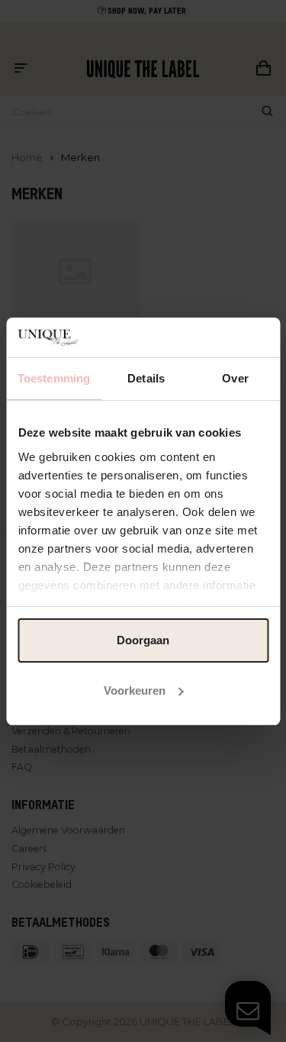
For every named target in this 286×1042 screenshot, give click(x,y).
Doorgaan (143, 640)
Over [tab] (235, 378)
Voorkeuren (134, 690)
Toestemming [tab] (54, 378)
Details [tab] (146, 378)
